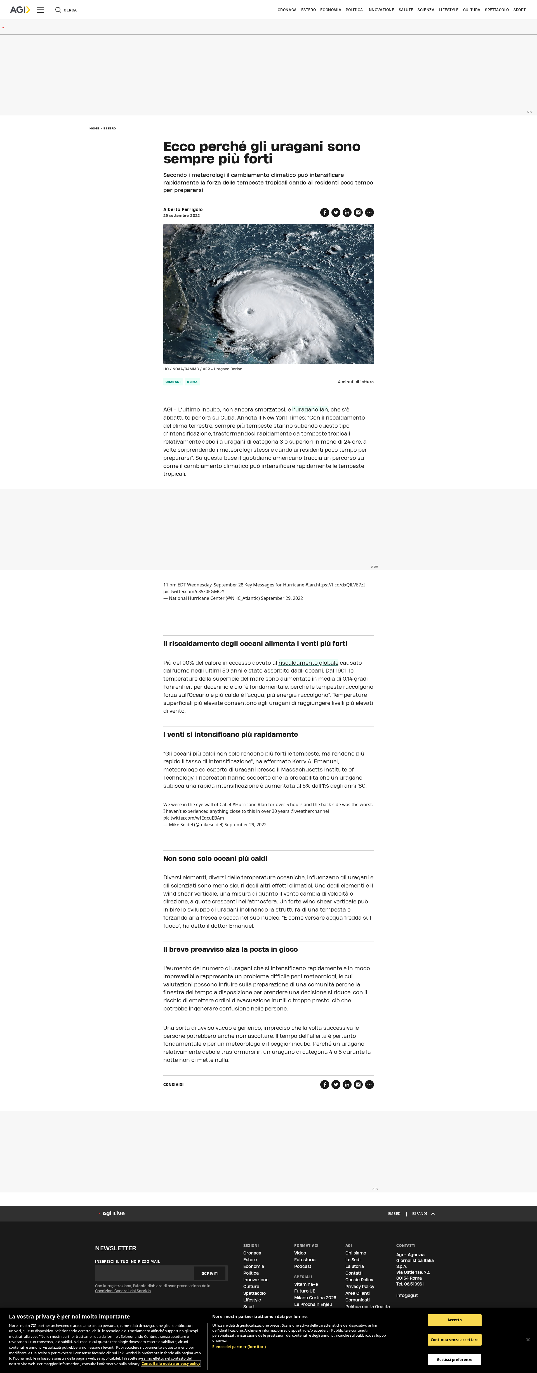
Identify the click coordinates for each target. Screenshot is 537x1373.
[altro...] (369, 212)
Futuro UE (304, 1291)
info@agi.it (407, 1295)
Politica (354, 9)
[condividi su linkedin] (347, 212)
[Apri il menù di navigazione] (40, 9)
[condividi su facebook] (324, 212)
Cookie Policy (359, 1279)
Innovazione (381, 9)
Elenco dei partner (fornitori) (239, 1346)
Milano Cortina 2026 (315, 1297)
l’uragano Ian (310, 409)
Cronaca (287, 9)
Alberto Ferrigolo (183, 210)
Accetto (454, 1319)
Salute (406, 9)
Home (94, 128)
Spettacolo (497, 9)
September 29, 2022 (282, 598)
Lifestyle (448, 9)
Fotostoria (304, 1259)
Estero (308, 9)
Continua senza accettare (455, 1339)
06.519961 (414, 1284)
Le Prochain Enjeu (313, 1304)
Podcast (302, 1266)
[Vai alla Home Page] (20, 9)
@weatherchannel (310, 811)
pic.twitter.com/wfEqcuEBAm (193, 818)
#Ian (310, 585)
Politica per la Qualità (367, 1306)
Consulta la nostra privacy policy (171, 1363)
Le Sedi (353, 1259)
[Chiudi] (528, 1339)
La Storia (354, 1266)
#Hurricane (244, 804)
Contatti (353, 1273)
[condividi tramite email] (358, 212)
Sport (520, 9)
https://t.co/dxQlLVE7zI (340, 585)
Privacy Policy (359, 1286)
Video (300, 1253)
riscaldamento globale (308, 662)
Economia (330, 9)
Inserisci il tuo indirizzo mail (127, 1261)
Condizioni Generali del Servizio (123, 1291)
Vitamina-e (306, 1284)
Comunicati (357, 1300)
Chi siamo (355, 1253)
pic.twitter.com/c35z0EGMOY (193, 591)
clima (192, 382)
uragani (173, 382)
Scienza (426, 9)
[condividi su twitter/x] (335, 212)
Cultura (472, 9)
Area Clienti (357, 1293)
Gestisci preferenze (454, 1359)
